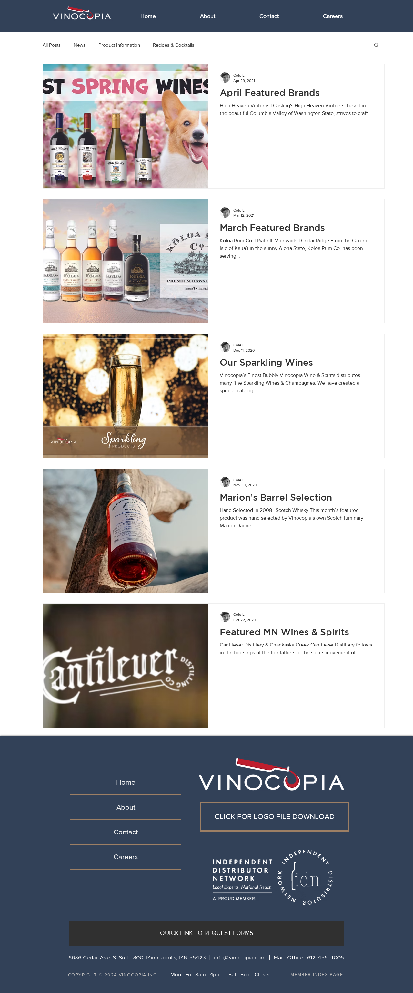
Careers (126, 857)
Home (125, 782)
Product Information (119, 44)
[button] (376, 45)
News (80, 44)
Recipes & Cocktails (173, 44)
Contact (126, 832)
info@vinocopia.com (240, 957)
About (125, 807)
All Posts (52, 44)
